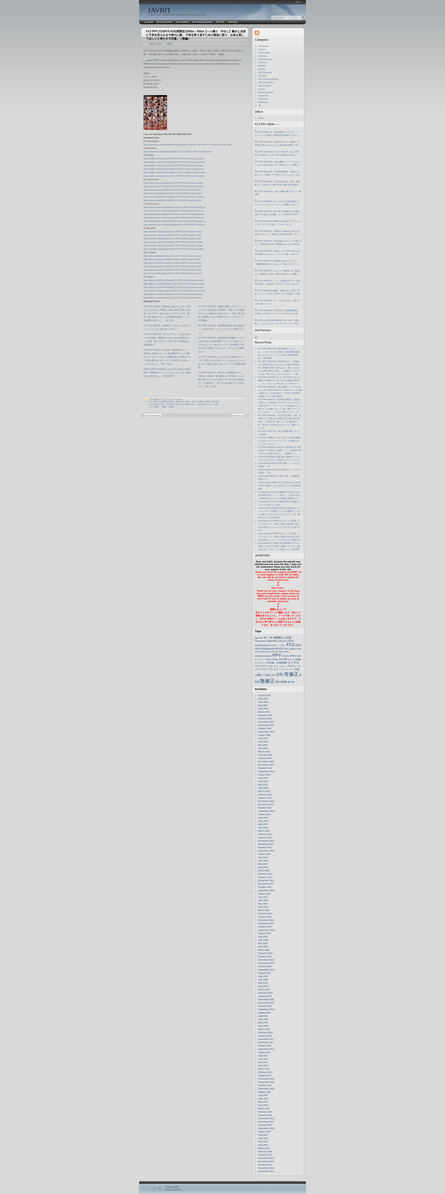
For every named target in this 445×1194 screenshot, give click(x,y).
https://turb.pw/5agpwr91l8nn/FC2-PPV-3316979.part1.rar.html (172, 256)
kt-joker (274, 652)
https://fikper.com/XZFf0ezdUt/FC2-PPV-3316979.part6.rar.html (172, 298)
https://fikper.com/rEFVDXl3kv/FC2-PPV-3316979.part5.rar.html (172, 294)
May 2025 (263, 745)
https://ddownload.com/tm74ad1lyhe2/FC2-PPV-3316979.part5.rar (174, 221)
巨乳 (279, 674)
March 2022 (264, 870)
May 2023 (263, 824)
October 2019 (265, 966)
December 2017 (266, 1039)
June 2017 (263, 1059)
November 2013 (266, 1171)
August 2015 (264, 1132)
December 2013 (266, 1168)
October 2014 (265, 1165)
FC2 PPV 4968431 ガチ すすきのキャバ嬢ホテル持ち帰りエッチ (277, 302)
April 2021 (263, 907)
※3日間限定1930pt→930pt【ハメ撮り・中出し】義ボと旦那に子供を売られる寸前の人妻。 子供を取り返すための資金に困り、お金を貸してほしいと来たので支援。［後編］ (184, 404)
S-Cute (285, 656)
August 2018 (264, 1013)
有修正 (291, 674)
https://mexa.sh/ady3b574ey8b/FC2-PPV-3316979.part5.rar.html (173, 197)
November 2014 (266, 1161)
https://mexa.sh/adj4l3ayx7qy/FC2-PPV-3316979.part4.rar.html (172, 193)
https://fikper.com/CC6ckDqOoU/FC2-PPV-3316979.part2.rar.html (173, 284)
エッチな (293, 662)
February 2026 (265, 715)
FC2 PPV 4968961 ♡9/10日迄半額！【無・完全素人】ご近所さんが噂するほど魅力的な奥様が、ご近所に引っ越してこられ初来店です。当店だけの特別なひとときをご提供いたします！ (278, 183)
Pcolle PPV (263, 95)
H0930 (298, 645)
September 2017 (266, 1049)
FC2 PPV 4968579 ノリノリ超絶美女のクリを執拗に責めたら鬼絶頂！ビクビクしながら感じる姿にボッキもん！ (278, 282)
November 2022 (266, 844)
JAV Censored (182, 22)
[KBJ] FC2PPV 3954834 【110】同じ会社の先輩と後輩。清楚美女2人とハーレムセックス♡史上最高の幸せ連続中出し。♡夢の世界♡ (167, 372)
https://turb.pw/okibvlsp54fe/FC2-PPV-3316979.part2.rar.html (171, 259)
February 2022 (265, 874)
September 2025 (266, 732)
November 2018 (266, 1003)
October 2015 (265, 1125)
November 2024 (266, 765)
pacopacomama (263, 656)
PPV (155, 401)
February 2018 (265, 1032)
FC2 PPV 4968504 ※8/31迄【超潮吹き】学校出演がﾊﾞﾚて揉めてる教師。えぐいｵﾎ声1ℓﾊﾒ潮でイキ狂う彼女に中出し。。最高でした (278, 213)
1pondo (261, 49)
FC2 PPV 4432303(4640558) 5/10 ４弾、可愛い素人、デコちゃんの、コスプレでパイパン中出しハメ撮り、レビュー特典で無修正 (278, 322)
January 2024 (265, 798)
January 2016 (265, 1115)
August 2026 (264, 695)
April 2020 (263, 946)
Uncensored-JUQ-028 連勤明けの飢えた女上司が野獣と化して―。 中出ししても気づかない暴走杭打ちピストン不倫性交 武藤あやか (279, 495)
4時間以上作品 (282, 637)
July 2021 (263, 897)
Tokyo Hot (263, 99)
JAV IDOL (220, 22)
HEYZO (261, 69)
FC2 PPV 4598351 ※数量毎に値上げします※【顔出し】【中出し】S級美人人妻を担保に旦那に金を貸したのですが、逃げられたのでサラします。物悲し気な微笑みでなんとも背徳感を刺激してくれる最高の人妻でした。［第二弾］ (167, 313)
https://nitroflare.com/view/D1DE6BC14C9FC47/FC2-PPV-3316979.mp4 (177, 151)
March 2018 (264, 1029)
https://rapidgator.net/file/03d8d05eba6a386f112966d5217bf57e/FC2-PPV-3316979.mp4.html (187, 145)
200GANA (272, 641)
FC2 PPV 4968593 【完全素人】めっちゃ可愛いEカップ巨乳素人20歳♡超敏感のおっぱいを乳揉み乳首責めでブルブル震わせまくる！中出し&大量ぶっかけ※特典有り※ (278, 243)
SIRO (293, 655)
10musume (263, 46)
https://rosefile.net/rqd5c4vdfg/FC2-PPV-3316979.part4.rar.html (172, 242)
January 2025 (265, 758)
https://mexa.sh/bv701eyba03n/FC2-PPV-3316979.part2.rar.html (173, 186)
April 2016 (263, 1105)
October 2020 (265, 927)
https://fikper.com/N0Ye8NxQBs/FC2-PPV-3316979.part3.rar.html (173, 287)
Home (150, 22)
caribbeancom (263, 645)
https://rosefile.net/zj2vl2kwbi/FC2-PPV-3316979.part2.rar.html (172, 235)
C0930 (290, 641)
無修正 (172, 407)
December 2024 (266, 761)
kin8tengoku (265, 652)
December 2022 (266, 841)
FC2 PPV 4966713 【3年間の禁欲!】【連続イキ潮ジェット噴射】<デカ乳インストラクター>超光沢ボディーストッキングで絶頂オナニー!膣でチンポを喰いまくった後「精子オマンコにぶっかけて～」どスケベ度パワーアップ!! (278, 173)
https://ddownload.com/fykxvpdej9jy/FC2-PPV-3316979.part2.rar (173, 211)
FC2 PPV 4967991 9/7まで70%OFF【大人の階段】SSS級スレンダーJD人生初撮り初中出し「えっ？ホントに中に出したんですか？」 (278, 154)
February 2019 (265, 993)
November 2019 (266, 963)
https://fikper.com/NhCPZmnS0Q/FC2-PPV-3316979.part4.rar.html (174, 291)
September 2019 (266, 970)
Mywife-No (284, 652)
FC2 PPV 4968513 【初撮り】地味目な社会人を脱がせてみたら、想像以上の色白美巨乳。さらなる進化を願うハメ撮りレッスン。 (278, 233)
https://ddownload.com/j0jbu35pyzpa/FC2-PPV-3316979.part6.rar (174, 225)
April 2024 (263, 788)
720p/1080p (154, 399)
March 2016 (264, 1108)
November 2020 (266, 923)
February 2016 (265, 1112)
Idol (286, 648)
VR (259, 105)
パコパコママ (261, 669)
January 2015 (265, 1155)
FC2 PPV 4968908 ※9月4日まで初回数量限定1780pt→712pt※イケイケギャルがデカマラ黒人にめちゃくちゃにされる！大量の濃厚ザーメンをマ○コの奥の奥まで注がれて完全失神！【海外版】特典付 (278, 312)
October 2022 (265, 847)
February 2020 (265, 953)
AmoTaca (262, 56)
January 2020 (265, 956)
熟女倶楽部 (281, 682)
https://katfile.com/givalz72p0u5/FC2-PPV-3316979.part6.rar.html (173, 176)
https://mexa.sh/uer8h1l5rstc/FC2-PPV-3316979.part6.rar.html (172, 200)
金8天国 (291, 682)
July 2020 (263, 937)
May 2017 (263, 1062)
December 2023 (266, 801)
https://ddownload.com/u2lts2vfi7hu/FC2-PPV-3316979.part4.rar (173, 218)
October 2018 (265, 1006)
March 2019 (264, 989)
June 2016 (263, 1098)
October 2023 (265, 808)
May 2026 (263, 705)
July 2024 (263, 778)
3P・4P (268, 637)
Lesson (261, 89)
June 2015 (263, 1138)
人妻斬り (259, 675)
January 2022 (265, 877)
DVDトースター (279, 645)
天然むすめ (270, 675)
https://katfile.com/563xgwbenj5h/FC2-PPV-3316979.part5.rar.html (174, 172)
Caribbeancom (265, 59)
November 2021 (266, 884)
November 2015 (266, 1122)
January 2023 (265, 837)
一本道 (296, 669)
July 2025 (263, 738)
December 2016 (266, 1079)
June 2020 (263, 940)
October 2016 (265, 1085)
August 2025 (264, 735)
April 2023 (263, 827)
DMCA (298, 2)
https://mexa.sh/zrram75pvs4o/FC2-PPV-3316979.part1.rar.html (173, 183)
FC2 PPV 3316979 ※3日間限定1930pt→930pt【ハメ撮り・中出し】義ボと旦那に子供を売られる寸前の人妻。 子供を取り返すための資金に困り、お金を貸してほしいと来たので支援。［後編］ (196, 35)
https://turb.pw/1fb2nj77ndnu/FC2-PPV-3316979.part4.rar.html (172, 266)
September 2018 (266, 1009)
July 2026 (263, 699)
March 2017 (264, 1069)
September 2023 (266, 811)
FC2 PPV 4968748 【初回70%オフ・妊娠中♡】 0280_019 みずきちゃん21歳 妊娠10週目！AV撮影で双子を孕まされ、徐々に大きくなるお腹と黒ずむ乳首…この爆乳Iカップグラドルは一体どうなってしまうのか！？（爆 (278, 144)
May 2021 (263, 903)
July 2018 (263, 1016)
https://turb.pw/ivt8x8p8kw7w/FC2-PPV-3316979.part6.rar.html (172, 273)
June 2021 (263, 900)
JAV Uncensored (164, 22)
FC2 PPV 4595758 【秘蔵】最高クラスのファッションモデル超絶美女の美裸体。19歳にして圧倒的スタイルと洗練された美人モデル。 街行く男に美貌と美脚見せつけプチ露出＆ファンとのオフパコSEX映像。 (222, 313)
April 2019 (263, 986)
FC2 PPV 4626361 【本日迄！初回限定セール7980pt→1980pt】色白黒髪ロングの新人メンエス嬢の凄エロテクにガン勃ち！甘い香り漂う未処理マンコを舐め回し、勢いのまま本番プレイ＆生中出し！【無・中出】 (221, 379)
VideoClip (232, 22)
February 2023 (265, 834)
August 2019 (264, 973)
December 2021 (266, 880)
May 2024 (263, 784)
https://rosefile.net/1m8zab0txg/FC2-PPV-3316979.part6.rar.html (173, 249)
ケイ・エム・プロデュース (287, 666)
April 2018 (263, 1026)
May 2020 (263, 943)
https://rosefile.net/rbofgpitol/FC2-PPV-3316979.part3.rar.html (172, 238)
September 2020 (266, 930)
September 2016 (266, 1089)
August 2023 (264, 814)
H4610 (258, 648)
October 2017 (265, 1046)
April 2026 (263, 708)
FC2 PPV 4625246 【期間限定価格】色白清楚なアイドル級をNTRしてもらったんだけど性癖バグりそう (222, 329)
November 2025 (266, 725)
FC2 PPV (163, 399)
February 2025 (265, 755)
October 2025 (265, 728)
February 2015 (265, 1151)
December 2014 (266, 1158)
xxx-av (291, 659)
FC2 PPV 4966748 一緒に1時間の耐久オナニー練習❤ (278, 193)
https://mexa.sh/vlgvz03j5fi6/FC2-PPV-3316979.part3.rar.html (172, 190)
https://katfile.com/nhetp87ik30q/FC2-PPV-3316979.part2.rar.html (173, 162)
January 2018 (265, 1036)
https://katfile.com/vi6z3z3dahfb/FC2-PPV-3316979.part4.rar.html (173, 169)
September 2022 (266, 851)
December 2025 (266, 722)
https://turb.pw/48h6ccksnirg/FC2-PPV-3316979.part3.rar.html (172, 263)
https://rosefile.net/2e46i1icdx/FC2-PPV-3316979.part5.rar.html (172, 245)
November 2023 (266, 804)
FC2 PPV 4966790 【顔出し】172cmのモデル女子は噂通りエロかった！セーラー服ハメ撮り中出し (278, 253)
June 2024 (263, 781)
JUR (256, 652)
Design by (173, 1190)
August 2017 (264, 1052)
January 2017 (265, 1075)
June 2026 (263, 702)
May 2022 (263, 864)
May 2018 (263, 1022)
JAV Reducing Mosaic (202, 22)
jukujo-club (295, 649)
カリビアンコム (264, 666)
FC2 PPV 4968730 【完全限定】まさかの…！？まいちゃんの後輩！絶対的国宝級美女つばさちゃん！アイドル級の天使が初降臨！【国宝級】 (278, 134)
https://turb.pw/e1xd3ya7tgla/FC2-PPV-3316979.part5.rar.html (172, 270)
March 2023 (264, 831)
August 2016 (264, 1092)
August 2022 (264, 854)
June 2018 (263, 1019)
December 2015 (266, 1118)
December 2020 (266, 920)
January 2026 (265, 718)
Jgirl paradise (264, 86)
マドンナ (288, 669)
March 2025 (264, 751)
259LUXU (282, 641)
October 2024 (265, 768)
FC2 (150, 401)
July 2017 (263, 1055)
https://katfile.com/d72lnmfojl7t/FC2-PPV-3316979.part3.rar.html (173, 165)
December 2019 (266, 960)
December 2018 (266, 999)
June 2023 (263, 821)
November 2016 (266, 1082)
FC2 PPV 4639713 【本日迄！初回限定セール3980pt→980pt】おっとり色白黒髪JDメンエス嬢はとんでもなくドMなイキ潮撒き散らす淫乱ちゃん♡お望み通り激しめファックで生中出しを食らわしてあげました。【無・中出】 (167, 357)
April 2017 (263, 1065)
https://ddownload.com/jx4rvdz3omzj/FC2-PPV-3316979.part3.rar (174, 214)
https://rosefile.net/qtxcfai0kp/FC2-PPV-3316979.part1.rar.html (172, 231)
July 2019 (263, 976)
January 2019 (265, 996)
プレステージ (276, 669)
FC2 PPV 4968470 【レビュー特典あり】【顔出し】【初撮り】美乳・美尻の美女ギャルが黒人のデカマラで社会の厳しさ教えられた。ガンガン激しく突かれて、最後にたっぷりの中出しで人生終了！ (278, 273)
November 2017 (266, 1042)
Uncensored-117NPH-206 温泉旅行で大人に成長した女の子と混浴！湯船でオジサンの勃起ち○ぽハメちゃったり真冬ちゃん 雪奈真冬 (279, 546)
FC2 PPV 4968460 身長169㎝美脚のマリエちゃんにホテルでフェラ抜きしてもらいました (278, 223)
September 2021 (266, 890)
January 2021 (265, 917)
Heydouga (268, 648)
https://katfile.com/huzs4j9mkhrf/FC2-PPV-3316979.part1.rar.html (173, 158)
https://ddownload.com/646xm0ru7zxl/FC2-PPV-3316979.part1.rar (174, 207)
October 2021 (265, 887)
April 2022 (263, 867)
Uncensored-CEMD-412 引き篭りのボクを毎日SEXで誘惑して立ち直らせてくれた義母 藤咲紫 (279, 485)
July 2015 (263, 1135)
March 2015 (264, 1148)
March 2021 (264, 910)
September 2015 (266, 1128)
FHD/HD (262, 66)
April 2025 (263, 748)
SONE (268, 659)
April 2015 (263, 1145)
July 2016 (263, 1095)
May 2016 (263, 1102)
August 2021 (264, 894)
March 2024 (264, 791)
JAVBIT (159, 10)
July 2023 (263, 818)
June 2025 (263, 742)
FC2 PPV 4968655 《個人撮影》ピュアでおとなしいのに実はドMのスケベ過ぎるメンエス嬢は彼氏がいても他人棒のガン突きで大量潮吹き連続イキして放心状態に (278, 163)
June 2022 (263, 860)
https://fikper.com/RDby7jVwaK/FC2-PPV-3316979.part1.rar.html (173, 280)
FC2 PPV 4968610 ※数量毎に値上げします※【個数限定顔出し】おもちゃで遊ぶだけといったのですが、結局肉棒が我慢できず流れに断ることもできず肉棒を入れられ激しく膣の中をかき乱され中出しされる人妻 (278, 263)
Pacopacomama (266, 92)
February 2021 (265, 913)
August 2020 (264, 933)
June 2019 (263, 979)
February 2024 (265, 794)
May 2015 (263, 1141)
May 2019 (263, 983)
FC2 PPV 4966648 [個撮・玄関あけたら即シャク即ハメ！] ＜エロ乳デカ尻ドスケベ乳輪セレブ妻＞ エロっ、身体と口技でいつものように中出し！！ (278, 292)
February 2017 (265, 1072)
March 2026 (264, 712)
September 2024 (266, 771)
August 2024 (264, 775)
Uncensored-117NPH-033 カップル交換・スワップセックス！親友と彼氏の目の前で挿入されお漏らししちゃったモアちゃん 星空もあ (279, 536)
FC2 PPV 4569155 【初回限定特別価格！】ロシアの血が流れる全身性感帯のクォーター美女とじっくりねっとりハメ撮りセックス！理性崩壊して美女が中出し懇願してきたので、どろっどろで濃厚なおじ (222, 345)
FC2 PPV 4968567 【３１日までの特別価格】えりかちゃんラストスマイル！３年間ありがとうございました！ (278, 203)
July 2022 (263, 857)
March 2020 (264, 950)
